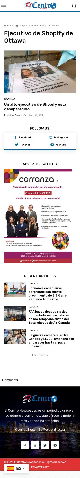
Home (7, 25)
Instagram (61, 137)
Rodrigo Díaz (12, 115)
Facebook (25, 137)
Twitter (25, 144)
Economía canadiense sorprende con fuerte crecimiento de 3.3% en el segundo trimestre (48, 293)
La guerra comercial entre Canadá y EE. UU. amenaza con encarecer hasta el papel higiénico (51, 340)
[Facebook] (15, 137)
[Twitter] (16, 145)
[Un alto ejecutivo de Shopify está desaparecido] (40, 71)
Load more (38, 355)
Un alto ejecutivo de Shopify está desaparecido (35, 106)
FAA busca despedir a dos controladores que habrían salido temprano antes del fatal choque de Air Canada (49, 317)
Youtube (60, 144)
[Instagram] (50, 137)
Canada (9, 98)
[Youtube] (52, 145)
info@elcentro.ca (50, 429)
